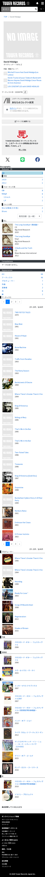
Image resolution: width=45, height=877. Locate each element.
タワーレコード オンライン (10, 819)
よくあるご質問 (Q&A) (8, 843)
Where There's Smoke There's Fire (29, 394)
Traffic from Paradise (23, 359)
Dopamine (19, 487)
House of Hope (21, 335)
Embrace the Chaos (23, 522)
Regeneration (20, 616)
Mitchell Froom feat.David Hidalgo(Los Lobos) (23, 73)
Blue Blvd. (19, 324)
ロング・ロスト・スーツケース (26, 767)
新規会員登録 (6, 822)
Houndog (18, 581)
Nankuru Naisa (20, 511)
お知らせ (4, 845)
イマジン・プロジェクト (24, 794)
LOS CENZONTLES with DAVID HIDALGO (23, 86)
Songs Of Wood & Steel (24, 605)
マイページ (5, 824)
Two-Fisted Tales (22, 452)
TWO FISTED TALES (22, 312)
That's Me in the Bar (23, 429)
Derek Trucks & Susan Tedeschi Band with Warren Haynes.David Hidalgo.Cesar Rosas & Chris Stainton (24, 80)
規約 (3, 852)
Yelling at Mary (20, 417)
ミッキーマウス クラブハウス (26, 685)
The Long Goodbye (22, 236)
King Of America (21, 406)
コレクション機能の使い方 (10, 836)
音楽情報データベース (8, 831)
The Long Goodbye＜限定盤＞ (27, 224)
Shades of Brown (21, 628)
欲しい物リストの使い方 (9, 834)
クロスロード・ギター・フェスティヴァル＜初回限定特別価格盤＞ (29, 709)
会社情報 (4, 864)
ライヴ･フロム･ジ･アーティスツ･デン (29, 732)
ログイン (13, 108)
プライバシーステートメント (10, 857)
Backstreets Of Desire (23, 382)
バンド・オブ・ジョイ (23, 721)
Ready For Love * (21, 593)
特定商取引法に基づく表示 (10, 855)
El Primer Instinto (22, 534)
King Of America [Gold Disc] (26, 476)
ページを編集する (23, 121)
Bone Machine (20, 347)
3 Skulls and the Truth (23, 248)
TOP (5, 17)
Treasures (19, 464)
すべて (5, 9)
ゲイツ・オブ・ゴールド (24, 756)
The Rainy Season (22, 370)
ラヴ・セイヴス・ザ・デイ (25, 670)
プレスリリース (6, 866)
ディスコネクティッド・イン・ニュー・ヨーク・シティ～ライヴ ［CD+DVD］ (28, 744)
